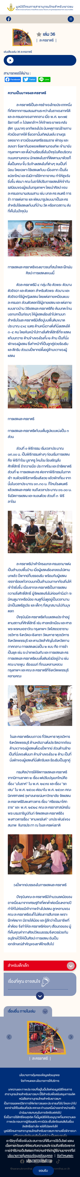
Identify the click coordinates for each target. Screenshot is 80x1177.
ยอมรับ (43, 1170)
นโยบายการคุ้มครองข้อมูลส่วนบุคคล (39, 1075)
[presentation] (9, 1037)
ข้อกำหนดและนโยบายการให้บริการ (40, 1081)
